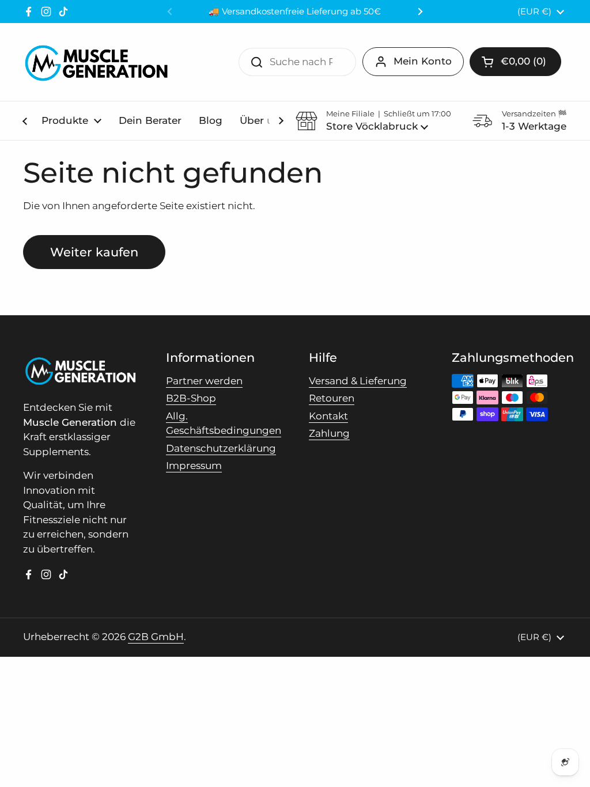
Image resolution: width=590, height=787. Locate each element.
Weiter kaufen (94, 251)
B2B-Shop (191, 398)
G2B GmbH (156, 636)
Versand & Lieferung (358, 381)
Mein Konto (423, 61)
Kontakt (328, 416)
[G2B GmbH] (96, 62)
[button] (515, 61)
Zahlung (329, 433)
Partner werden (204, 381)
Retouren (331, 398)
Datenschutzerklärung (221, 448)
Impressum (194, 465)
